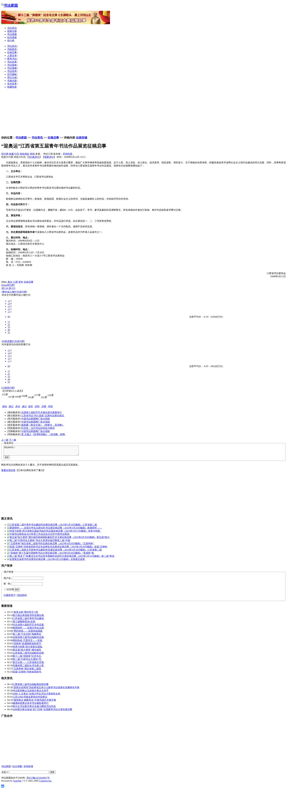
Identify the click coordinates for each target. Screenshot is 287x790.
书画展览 (12, 49)
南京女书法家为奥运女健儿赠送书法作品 (34, 706)
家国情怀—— (94, 528)
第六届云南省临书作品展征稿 (28, 615)
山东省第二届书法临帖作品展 (28, 653)
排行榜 (10, 40)
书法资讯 (12, 28)
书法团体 (12, 65)
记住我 (10, 589)
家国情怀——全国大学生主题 (28, 628)
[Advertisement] (143, 112)
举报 (32, 154)
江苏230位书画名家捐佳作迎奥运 (30, 697)
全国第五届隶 (78, 559)
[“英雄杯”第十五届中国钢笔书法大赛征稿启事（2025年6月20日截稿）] (44, 553)
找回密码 (22, 595)
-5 (9, 301)
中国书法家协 (62, 534)
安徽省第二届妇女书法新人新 (28, 665)
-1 (9, 311)
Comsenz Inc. (45, 781)
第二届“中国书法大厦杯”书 (27, 659)
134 (4, 288)
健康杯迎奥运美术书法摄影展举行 (31, 703)
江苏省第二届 (90, 524)
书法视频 (12, 34)
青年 (20, 282)
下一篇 (12, 440)
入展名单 (12, 55)
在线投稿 (81, 137)
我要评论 (49, 157)
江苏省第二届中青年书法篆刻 (28, 618)
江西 (15, 282)
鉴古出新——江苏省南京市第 (28, 662)
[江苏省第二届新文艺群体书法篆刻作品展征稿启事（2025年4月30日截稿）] (47, 549)
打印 (16, 154)
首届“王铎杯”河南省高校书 (27, 671)
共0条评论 (34, 157)
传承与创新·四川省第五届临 (28, 646)
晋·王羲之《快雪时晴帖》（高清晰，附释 (43, 434)
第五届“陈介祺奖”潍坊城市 (27, 649)
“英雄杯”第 (88, 553)
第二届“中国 (64, 540)
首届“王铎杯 (101, 546)
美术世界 (12, 83)
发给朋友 (24, 154)
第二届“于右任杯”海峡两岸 (27, 634)
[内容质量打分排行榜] (13, 341)
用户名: (7, 578)
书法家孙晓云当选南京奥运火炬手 (31, 690)
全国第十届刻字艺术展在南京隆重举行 (41, 412)
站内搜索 (12, 37)
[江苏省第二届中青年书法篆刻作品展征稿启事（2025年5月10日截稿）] (45, 524)
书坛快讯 (12, 46)
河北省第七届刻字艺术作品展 (28, 624)
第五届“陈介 (103, 537)
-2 (9, 309)
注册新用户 (10, 595)
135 (12, 288)
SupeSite (17, 781)
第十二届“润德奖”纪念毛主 (27, 656)
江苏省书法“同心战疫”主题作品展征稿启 (43, 415)
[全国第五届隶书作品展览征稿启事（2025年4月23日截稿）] (39, 559)
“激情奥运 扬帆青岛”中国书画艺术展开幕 (34, 700)
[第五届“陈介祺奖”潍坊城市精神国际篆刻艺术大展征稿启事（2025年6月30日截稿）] (52, 537)
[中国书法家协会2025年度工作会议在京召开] (31, 534)
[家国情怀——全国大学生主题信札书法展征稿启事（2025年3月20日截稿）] (47, 528)
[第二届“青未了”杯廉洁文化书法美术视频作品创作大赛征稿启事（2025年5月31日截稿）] (54, 556)
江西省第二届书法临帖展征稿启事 (31, 684)
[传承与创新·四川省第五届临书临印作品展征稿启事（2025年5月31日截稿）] (47, 531)
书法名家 (12, 62)
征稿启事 (12, 52)
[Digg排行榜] (8, 285)
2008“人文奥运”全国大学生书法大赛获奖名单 (36, 693)
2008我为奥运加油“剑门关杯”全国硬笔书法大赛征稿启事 (42, 709)
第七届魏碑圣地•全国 (24, 621)
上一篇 (4, 440)
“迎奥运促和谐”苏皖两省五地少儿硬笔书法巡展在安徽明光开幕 (46, 687)
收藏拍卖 (12, 87)
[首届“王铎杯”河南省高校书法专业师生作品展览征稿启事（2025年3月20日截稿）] (50, 546)
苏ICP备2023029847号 (38, 778)
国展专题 (12, 31)
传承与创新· (94, 531)
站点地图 (17, 766)
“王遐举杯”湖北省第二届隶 (27, 668)
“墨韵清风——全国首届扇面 (28, 631)
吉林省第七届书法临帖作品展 (28, 637)
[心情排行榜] (8, 387)
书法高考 (12, 71)
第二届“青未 (108, 556)
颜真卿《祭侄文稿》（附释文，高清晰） (42, 425)
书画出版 (12, 80)
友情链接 (28, 766)
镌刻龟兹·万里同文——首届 (28, 640)
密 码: (7, 583)
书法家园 (21, 137)
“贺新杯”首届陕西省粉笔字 (27, 643)
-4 (9, 303)
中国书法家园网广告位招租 (35, 418)
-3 (9, 306)
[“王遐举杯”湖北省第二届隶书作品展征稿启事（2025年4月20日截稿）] (44, 543)
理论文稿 (12, 77)
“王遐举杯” (88, 543)
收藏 (11, 154)
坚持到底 (67, 154)
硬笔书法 (12, 58)
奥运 (10, 282)
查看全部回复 (8, 470)
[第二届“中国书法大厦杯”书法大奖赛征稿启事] (32, 540)
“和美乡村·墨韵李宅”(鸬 (25, 612)
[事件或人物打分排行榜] (14, 292)
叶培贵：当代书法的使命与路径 (38, 428)
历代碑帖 (12, 74)
